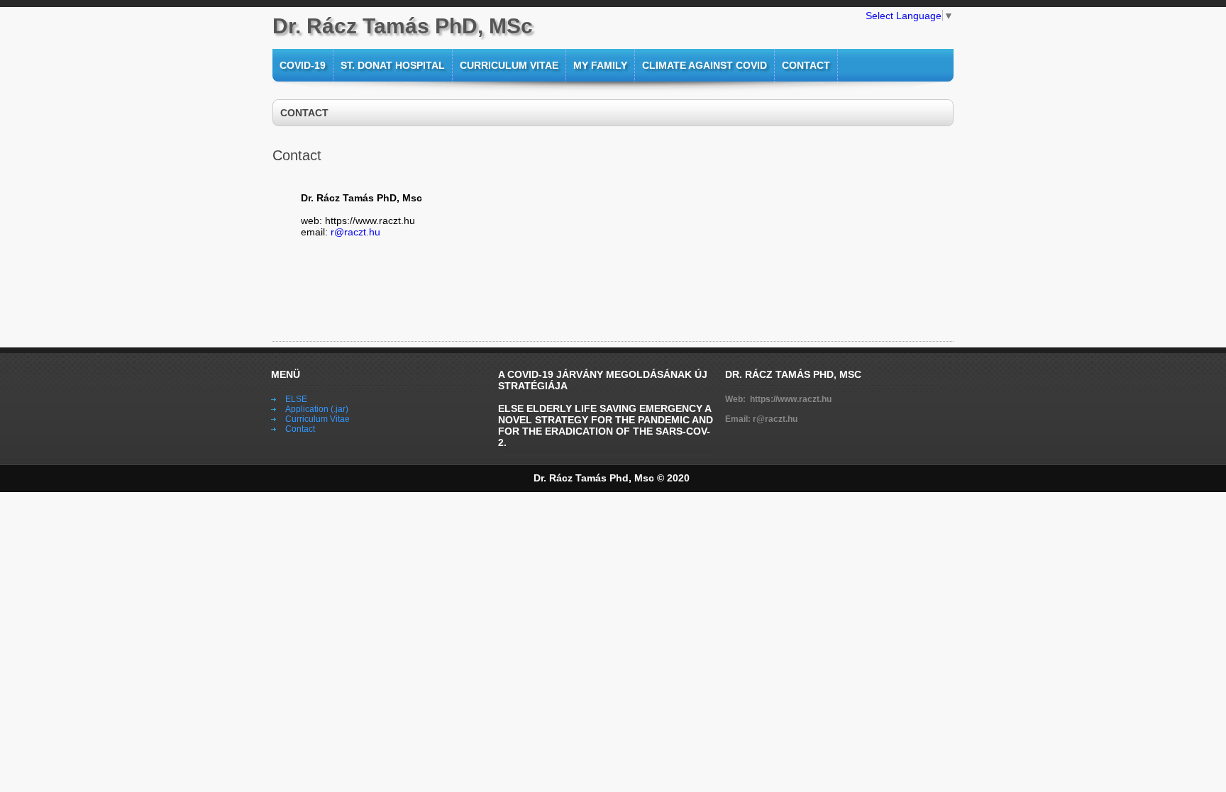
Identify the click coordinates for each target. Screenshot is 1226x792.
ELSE (296, 399)
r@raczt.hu (354, 232)
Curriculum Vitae (509, 65)
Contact (806, 65)
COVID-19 (303, 65)
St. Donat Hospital (393, 65)
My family (600, 65)
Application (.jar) (316, 409)
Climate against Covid (704, 65)
